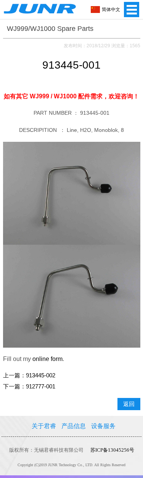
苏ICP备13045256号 (112, 450)
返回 (129, 404)
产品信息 (73, 426)
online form (47, 359)
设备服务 (103, 426)
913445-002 (40, 375)
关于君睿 (44, 426)
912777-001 (40, 386)
